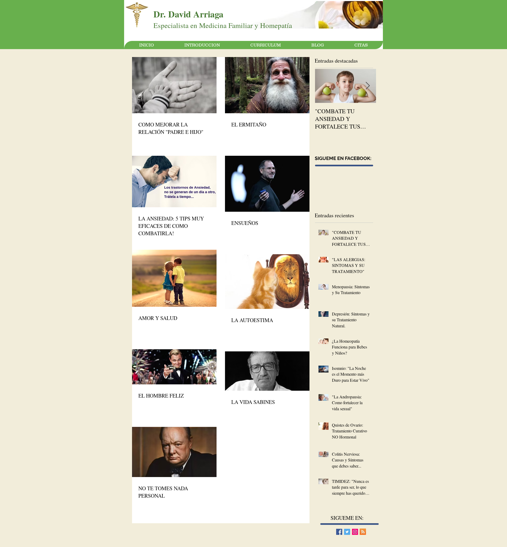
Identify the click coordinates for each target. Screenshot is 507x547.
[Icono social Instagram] (355, 532)
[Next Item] (367, 86)
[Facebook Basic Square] (339, 532)
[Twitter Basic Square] (347, 532)
